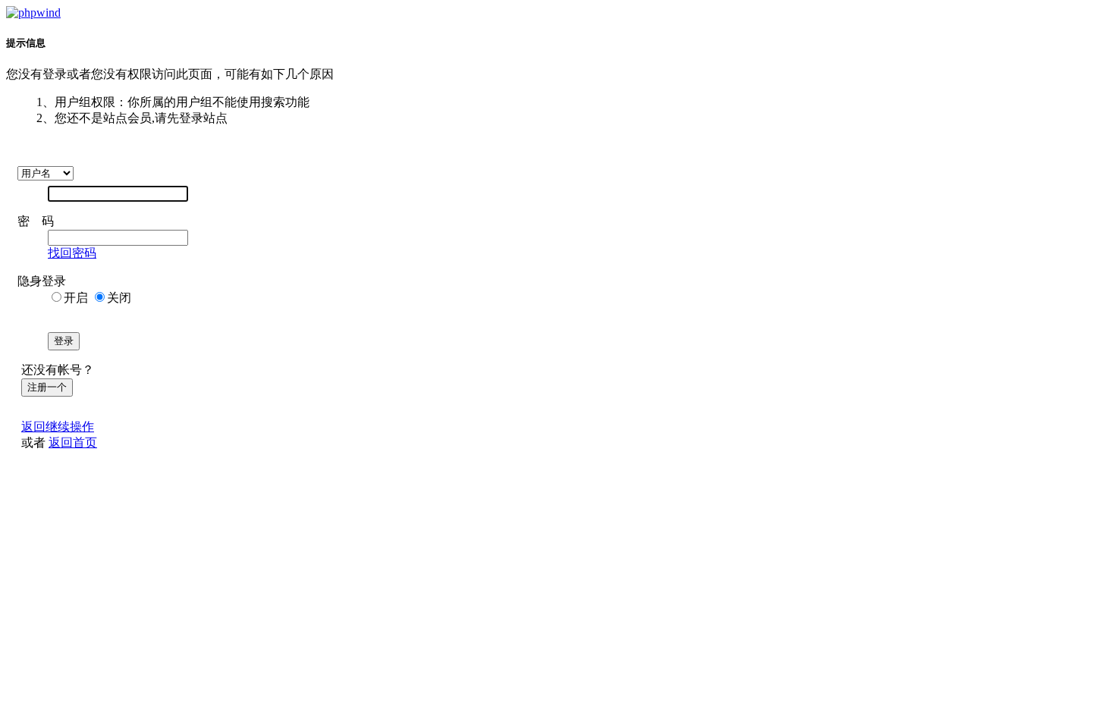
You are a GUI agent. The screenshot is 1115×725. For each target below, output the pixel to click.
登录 (64, 341)
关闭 (119, 297)
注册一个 (47, 387)
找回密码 (72, 252)
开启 (76, 297)
